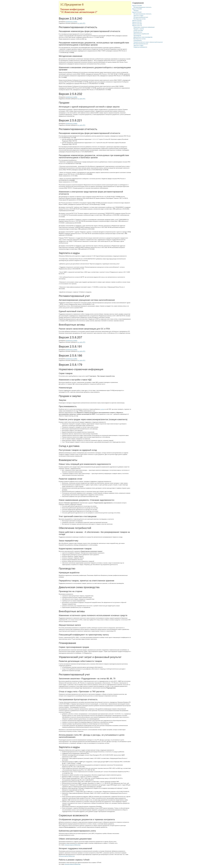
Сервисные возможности (140, 47)
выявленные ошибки (71, 21)
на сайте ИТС (81, 23)
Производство (137, 35)
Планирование (138, 40)
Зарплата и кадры (138, 15)
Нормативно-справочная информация (144, 27)
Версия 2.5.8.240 (137, 5)
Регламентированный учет (141, 17)
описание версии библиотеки (72, 845)
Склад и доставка (138, 30)
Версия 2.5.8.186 (137, 24)
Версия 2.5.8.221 (137, 12)
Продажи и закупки (139, 29)
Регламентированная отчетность (142, 7)
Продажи (136, 10)
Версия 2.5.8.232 (137, 9)
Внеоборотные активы (140, 19)
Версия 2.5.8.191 (137, 22)
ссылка (102, 409)
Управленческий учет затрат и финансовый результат (148, 42)
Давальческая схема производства (143, 37)
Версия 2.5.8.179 (137, 25)
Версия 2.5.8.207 (137, 20)
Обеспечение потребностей (141, 34)
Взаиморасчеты (138, 32)
